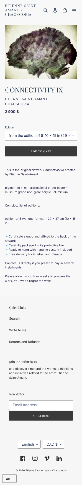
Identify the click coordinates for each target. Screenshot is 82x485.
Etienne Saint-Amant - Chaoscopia (21, 10)
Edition (9, 127)
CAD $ (52, 444)
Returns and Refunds (24, 342)
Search (14, 318)
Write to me (17, 330)
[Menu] (74, 10)
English (28, 444)
